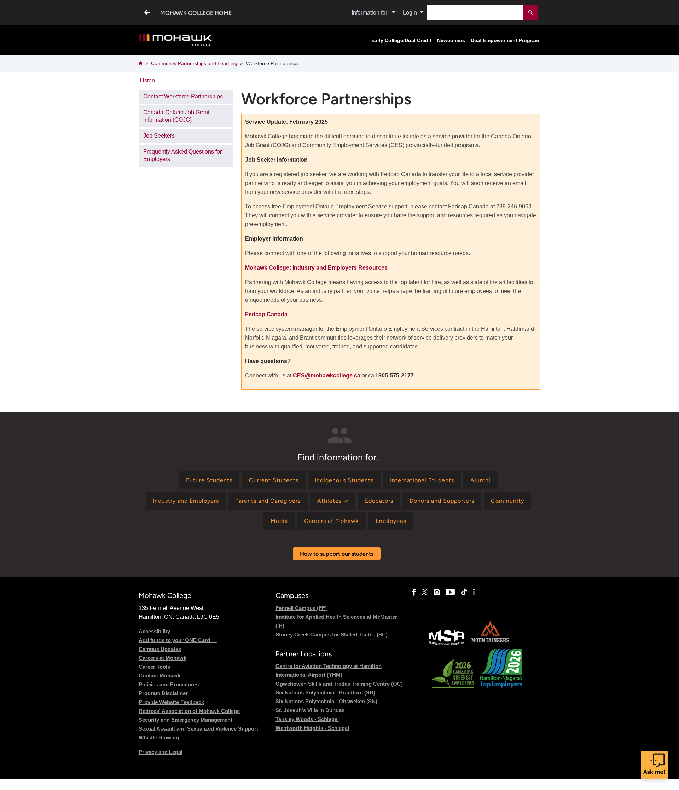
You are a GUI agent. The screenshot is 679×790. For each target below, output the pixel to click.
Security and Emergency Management (185, 720)
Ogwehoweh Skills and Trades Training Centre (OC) (339, 684)
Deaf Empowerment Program (505, 40)
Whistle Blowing (159, 737)
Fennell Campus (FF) (301, 608)
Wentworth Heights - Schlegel (312, 728)
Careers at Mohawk (162, 658)
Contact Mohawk (159, 676)
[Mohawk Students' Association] (446, 644)
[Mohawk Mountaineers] (490, 644)
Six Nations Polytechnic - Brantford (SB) (325, 693)
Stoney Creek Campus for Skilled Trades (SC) (331, 635)
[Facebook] (414, 592)
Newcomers (451, 40)
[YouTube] (450, 592)
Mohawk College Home (196, 13)
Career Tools (154, 667)
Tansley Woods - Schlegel (307, 719)
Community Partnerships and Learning (194, 63)
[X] (424, 592)
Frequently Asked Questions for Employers (182, 155)
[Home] (175, 40)
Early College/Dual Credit (401, 40)
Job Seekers (159, 136)
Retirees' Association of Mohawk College (189, 711)
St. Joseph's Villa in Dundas (309, 710)
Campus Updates (160, 649)
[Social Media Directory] (474, 592)
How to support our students (336, 553)
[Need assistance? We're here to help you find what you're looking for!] (654, 765)
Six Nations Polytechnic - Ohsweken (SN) (326, 701)
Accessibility (154, 631)
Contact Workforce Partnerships (183, 96)
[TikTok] (464, 592)
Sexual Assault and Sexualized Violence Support (198, 729)
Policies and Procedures (169, 684)
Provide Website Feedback (171, 702)
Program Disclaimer (163, 693)
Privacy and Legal (160, 752)
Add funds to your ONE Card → (178, 640)
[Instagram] (437, 592)
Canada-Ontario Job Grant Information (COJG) (176, 116)
